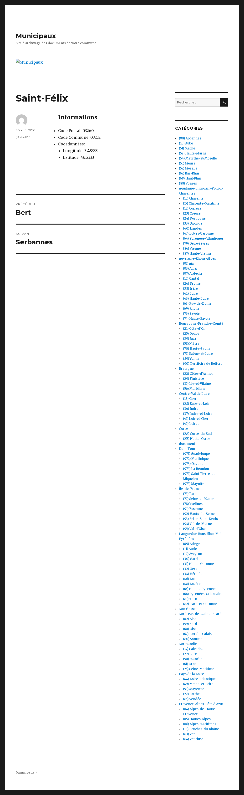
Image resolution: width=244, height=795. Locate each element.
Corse (183, 429)
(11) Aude (190, 549)
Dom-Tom (187, 449)
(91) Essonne (193, 509)
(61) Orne (190, 664)
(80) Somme (192, 639)
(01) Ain (188, 264)
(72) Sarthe (191, 694)
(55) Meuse (187, 163)
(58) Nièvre (191, 344)
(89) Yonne (191, 359)
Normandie (188, 644)
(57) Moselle (188, 168)
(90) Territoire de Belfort (202, 364)
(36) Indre (190, 409)
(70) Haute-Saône (196, 349)
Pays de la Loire (191, 674)
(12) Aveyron (192, 554)
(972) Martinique (196, 459)
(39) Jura (189, 339)
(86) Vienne (192, 248)
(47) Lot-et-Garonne (198, 233)
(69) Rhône (191, 309)
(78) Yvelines (193, 504)
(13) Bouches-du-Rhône (201, 729)
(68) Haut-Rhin (190, 178)
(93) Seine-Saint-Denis (200, 519)
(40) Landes (192, 228)
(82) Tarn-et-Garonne (200, 604)
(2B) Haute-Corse (196, 439)
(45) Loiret (191, 424)
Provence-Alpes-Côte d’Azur (201, 704)
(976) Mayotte (193, 484)
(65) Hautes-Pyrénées (199, 589)
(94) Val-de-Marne (197, 524)
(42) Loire (190, 294)
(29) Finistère (193, 379)
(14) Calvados (193, 649)
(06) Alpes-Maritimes (199, 724)
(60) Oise (190, 629)
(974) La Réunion (196, 469)
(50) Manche (192, 659)
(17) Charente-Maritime (201, 203)
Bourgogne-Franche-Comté (201, 324)
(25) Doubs (191, 334)
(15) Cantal (191, 279)
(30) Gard (190, 559)
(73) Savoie (191, 314)
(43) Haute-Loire (196, 299)
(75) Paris (190, 494)
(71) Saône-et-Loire (198, 354)
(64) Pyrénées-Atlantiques (203, 238)
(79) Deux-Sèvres (196, 243)
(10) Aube (186, 143)
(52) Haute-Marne (193, 153)
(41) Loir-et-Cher (195, 419)
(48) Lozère (192, 584)
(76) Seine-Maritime (198, 669)
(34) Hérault (192, 574)
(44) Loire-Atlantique (199, 679)
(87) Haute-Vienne (197, 253)
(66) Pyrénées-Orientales (202, 594)
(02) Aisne (190, 619)
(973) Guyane (193, 464)
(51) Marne (187, 148)
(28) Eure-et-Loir (196, 404)
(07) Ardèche (193, 274)
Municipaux (36, 36)
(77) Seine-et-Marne (198, 499)
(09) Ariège (191, 544)
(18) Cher (190, 399)
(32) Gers (190, 569)
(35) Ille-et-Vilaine (197, 384)
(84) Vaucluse (193, 739)
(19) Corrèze (192, 208)
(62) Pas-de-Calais (197, 634)
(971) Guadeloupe (196, 454)
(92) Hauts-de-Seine (199, 514)
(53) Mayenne (193, 689)
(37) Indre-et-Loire (197, 414)
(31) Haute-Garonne (198, 564)
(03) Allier (23, 137)
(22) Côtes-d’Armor (198, 374)
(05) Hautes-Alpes (197, 719)
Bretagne (186, 369)
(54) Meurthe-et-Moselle (198, 158)
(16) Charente (193, 198)
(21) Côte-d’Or (194, 329)
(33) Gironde (192, 223)
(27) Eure (190, 654)
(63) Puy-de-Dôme (197, 304)
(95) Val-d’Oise (194, 529)
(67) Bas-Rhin (189, 173)
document (187, 444)
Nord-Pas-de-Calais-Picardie (201, 614)
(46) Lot (189, 579)
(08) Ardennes (190, 138)
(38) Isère (190, 289)
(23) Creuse (192, 213)
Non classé (187, 609)
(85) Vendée (192, 699)
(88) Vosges (188, 183)
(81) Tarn (190, 599)
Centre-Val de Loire (194, 394)
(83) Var (189, 734)
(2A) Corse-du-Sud (197, 434)
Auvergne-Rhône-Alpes (197, 258)
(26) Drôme (192, 284)
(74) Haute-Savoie (196, 319)
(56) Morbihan (194, 389)
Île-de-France (190, 489)
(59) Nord (190, 624)
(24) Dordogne (194, 218)
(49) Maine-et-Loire (198, 684)
